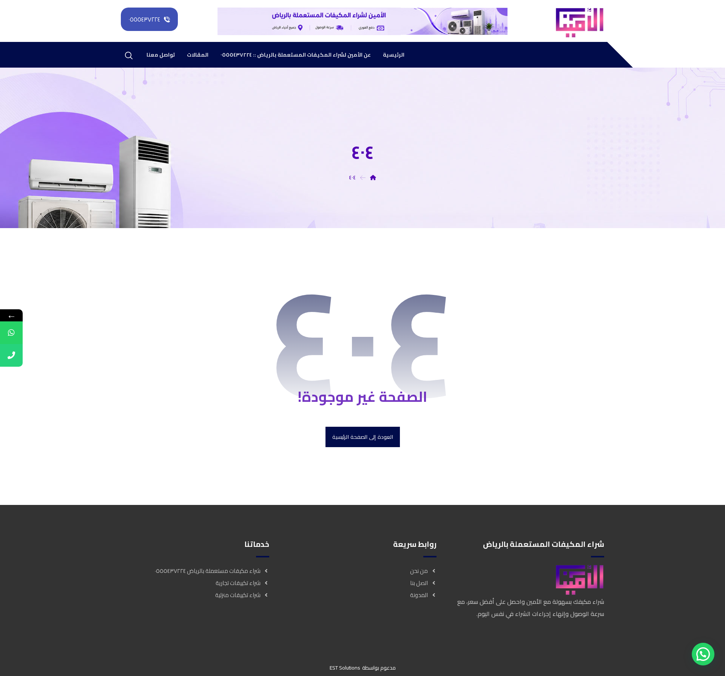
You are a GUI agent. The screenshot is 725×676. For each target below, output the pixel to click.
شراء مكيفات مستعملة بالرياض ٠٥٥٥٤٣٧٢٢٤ (208, 570)
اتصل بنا (419, 582)
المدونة (419, 595)
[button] (703, 654)
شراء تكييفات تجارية (238, 582)
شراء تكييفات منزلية (238, 595)
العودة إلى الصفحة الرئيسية (362, 437)
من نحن (419, 570)
